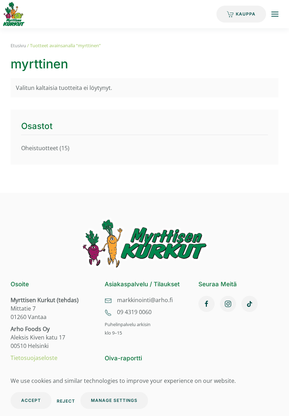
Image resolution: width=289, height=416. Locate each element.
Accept (31, 400)
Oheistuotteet (39, 148)
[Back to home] (17, 14)
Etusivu (18, 45)
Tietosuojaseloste (34, 358)
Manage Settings (114, 400)
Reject (66, 401)
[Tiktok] (249, 304)
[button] (274, 14)
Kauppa (246, 14)
